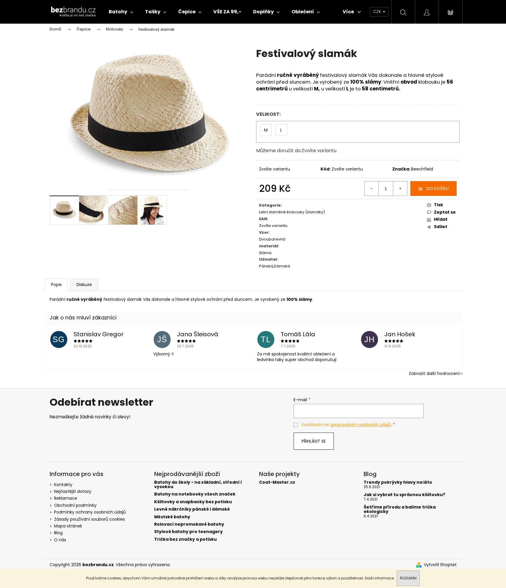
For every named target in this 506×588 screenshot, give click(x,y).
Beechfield (422, 169)
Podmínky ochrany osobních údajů (90, 512)
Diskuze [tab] (84, 284)
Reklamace (65, 498)
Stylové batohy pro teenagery (188, 531)
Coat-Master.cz (277, 482)
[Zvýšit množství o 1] (400, 188)
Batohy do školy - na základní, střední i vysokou (198, 484)
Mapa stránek (68, 526)
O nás (60, 540)
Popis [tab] (56, 284)
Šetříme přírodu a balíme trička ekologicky (400, 509)
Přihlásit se (314, 441)
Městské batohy (172, 517)
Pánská (266, 266)
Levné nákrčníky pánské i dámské (192, 509)
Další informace (379, 578)
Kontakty (63, 485)
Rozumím (408, 578)
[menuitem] (121, 12)
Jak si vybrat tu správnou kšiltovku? (404, 495)
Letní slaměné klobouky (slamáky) (292, 212)
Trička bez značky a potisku (185, 539)
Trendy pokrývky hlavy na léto (398, 482)
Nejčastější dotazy (72, 491)
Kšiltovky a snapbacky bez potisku (193, 502)
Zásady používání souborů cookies (89, 519)
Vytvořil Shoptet (440, 565)
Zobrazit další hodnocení (434, 373)
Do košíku (438, 188)
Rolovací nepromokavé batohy (189, 524)
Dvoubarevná (272, 239)
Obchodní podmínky (75, 505)
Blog (58, 533)
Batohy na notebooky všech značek (194, 494)
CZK (377, 11)
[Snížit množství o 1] (372, 188)
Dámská (282, 266)
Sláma (265, 253)
